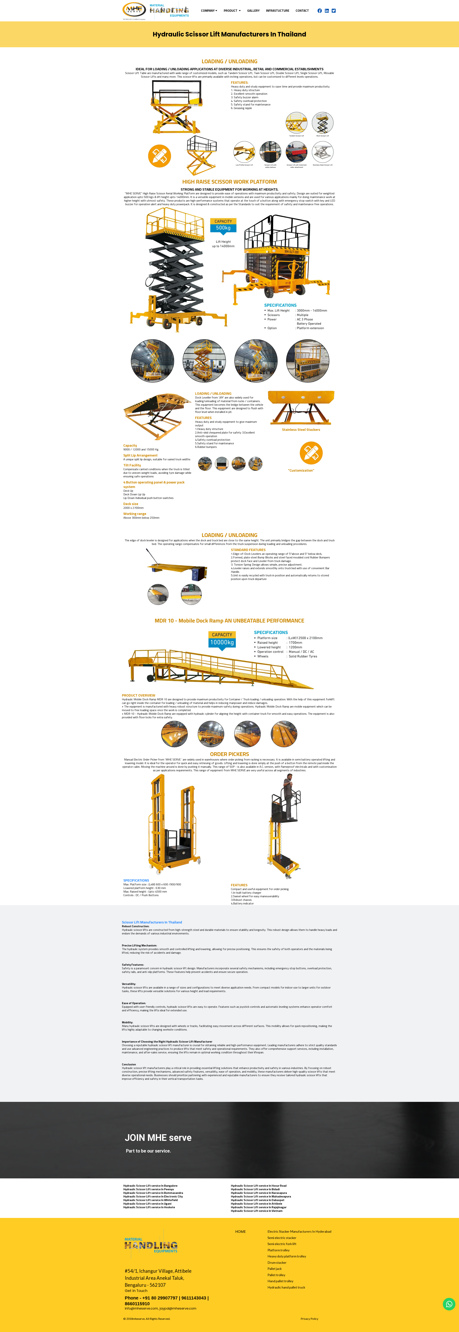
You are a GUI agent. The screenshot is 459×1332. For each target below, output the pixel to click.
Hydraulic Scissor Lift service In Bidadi (255, 1189)
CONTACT (302, 11)
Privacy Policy (309, 1318)
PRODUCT (231, 11)
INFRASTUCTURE (277, 11)
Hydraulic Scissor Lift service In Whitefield (150, 1200)
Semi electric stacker (282, 1238)
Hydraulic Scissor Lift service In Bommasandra (153, 1193)
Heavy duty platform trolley (287, 1256)
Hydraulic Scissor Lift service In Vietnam (257, 1211)
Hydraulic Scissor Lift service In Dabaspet (257, 1200)
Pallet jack (275, 1269)
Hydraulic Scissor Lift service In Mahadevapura (261, 1196)
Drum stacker (277, 1262)
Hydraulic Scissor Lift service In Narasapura (259, 1193)
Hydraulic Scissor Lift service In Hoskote (149, 1207)
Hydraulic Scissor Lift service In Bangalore (150, 1185)
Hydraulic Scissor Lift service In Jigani (147, 1203)
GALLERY (253, 11)
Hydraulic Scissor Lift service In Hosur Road (259, 1185)
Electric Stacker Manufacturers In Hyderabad (299, 1231)
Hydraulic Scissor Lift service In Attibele (256, 1203)
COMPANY (208, 11)
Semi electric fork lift (282, 1244)
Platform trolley (279, 1250)
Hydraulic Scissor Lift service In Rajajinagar (259, 1207)
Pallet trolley (276, 1275)
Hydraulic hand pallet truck (286, 1287)
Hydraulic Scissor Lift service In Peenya (148, 1189)
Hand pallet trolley (280, 1281)
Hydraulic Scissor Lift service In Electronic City (153, 1196)
